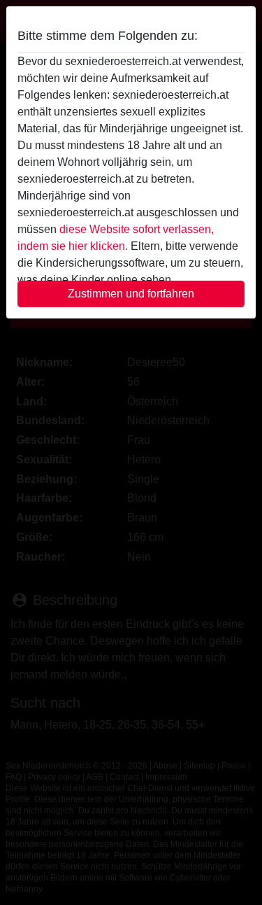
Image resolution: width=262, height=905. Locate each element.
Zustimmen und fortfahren (131, 294)
